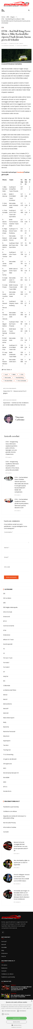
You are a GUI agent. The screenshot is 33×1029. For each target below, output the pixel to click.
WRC (4, 782)
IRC (4, 681)
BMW (14, 374)
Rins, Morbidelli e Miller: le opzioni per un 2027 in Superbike (21, 863)
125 (4, 594)
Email (6, 557)
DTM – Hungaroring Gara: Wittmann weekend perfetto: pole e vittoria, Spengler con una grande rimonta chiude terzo (12, 448)
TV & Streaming (8, 754)
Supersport (6, 741)
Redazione (4, 968)
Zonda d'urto (7, 791)
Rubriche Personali (9, 731)
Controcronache (8, 626)
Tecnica (5, 745)
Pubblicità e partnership (11, 807)
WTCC (5, 787)
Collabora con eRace (10, 811)
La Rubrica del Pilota (9, 690)
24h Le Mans (7, 598)
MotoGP (5, 708)
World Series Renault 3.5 (11, 773)
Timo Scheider (21, 381)
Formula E (6, 667)
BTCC (5, 621)
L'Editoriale (6, 685)
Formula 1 (6, 662)
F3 (4, 653)
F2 (4, 649)
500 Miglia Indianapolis (10, 607)
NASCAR (5, 713)
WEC (4, 768)
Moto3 (5, 699)
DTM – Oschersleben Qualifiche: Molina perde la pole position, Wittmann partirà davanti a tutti (22, 503)
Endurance (6, 635)
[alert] (16, 1014)
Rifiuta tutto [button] (16, 1022)
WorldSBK (6, 777)
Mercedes (8, 377)
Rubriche (6, 727)
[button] (16, 1025)
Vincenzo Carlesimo (9, 45)
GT (4, 672)
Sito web (7, 567)
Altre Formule (7, 612)
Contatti (6, 832)
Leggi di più (28, 1008)
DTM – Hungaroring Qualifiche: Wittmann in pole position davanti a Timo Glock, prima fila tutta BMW (12, 466)
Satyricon (6, 736)
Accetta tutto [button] (16, 1018)
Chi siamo (4, 965)
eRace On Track (8, 640)
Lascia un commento (22, 45)
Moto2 (5, 695)
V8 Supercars (7, 764)
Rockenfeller (8, 381)
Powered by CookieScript (16, 1027)
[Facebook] (2, 932)
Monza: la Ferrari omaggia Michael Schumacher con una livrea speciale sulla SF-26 (21, 846)
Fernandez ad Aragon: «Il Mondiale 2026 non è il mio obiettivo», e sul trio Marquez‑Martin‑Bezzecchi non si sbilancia (21, 895)
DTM (3, 27)
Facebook (20, 172)
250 (4, 603)
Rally (4, 722)
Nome (6, 548)
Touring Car (7, 750)
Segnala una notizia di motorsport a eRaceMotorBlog (14, 817)
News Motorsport (8, 718)
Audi (6, 374)
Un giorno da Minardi (9, 759)
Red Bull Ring (20, 377)
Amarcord (6, 617)
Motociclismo (7, 704)
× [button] (31, 1001)
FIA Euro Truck (7, 658)
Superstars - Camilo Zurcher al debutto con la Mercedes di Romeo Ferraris (16, 404)
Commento (8, 532)
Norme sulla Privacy (9, 823)
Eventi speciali (7, 644)
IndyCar (5, 676)
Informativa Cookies (9, 827)
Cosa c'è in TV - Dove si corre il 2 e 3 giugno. (14, 392)
